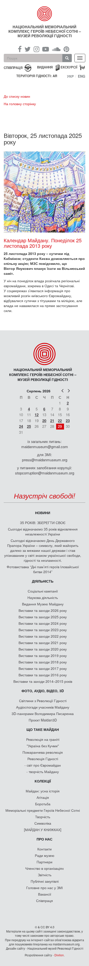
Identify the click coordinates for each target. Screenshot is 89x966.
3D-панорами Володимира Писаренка (43, 713)
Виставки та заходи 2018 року (43, 661)
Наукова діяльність (42, 597)
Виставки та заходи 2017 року (43, 668)
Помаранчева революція (42, 752)
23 (68, 420)
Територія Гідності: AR (36, 76)
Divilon (59, 955)
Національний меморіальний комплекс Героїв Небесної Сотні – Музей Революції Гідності (44, 31)
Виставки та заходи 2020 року (43, 649)
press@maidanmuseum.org (44, 459)
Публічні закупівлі (45, 881)
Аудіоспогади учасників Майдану (42, 707)
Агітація (43, 797)
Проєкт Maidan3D (43, 719)
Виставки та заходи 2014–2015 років (42, 681)
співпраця (13, 67)
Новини (42, 512)
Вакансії (44, 894)
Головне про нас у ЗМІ (44, 887)
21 (52, 420)
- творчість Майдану (42, 771)
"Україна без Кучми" (43, 745)
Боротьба (42, 803)
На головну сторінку (20, 103)
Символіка (42, 823)
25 (29, 426)
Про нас (44, 839)
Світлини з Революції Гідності (43, 700)
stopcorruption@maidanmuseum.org (44, 472)
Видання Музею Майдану (43, 603)
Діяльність (42, 581)
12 (37, 414)
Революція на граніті (42, 739)
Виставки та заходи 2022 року (43, 636)
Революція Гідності (42, 758)
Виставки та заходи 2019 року (43, 655)
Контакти (44, 848)
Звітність (44, 874)
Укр (70, 76)
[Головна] (44, 13)
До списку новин (17, 96)
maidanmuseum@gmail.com (44, 446)
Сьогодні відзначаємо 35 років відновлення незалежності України (43, 531)
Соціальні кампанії (43, 591)
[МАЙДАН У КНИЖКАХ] (42, 829)
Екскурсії (69, 67)
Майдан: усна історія (43, 790)
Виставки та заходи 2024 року (43, 623)
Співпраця (44, 900)
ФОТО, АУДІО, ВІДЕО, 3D (43, 690)
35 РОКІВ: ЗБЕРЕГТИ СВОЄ (43, 522)
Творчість (42, 816)
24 (21, 426)
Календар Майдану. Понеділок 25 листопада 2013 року (43, 243)
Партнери (44, 861)
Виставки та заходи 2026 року (43, 610)
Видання (45, 67)
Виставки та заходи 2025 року (43, 616)
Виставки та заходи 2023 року (43, 629)
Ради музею (44, 855)
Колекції (43, 781)
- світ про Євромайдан (42, 765)
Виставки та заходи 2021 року (43, 642)
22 (60, 420)
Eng (81, 76)
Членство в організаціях (44, 868)
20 (44, 420)
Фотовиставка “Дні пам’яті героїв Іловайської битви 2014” (43, 569)
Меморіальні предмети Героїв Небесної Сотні (42, 810)
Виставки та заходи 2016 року (43, 674)
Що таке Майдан (42, 729)
